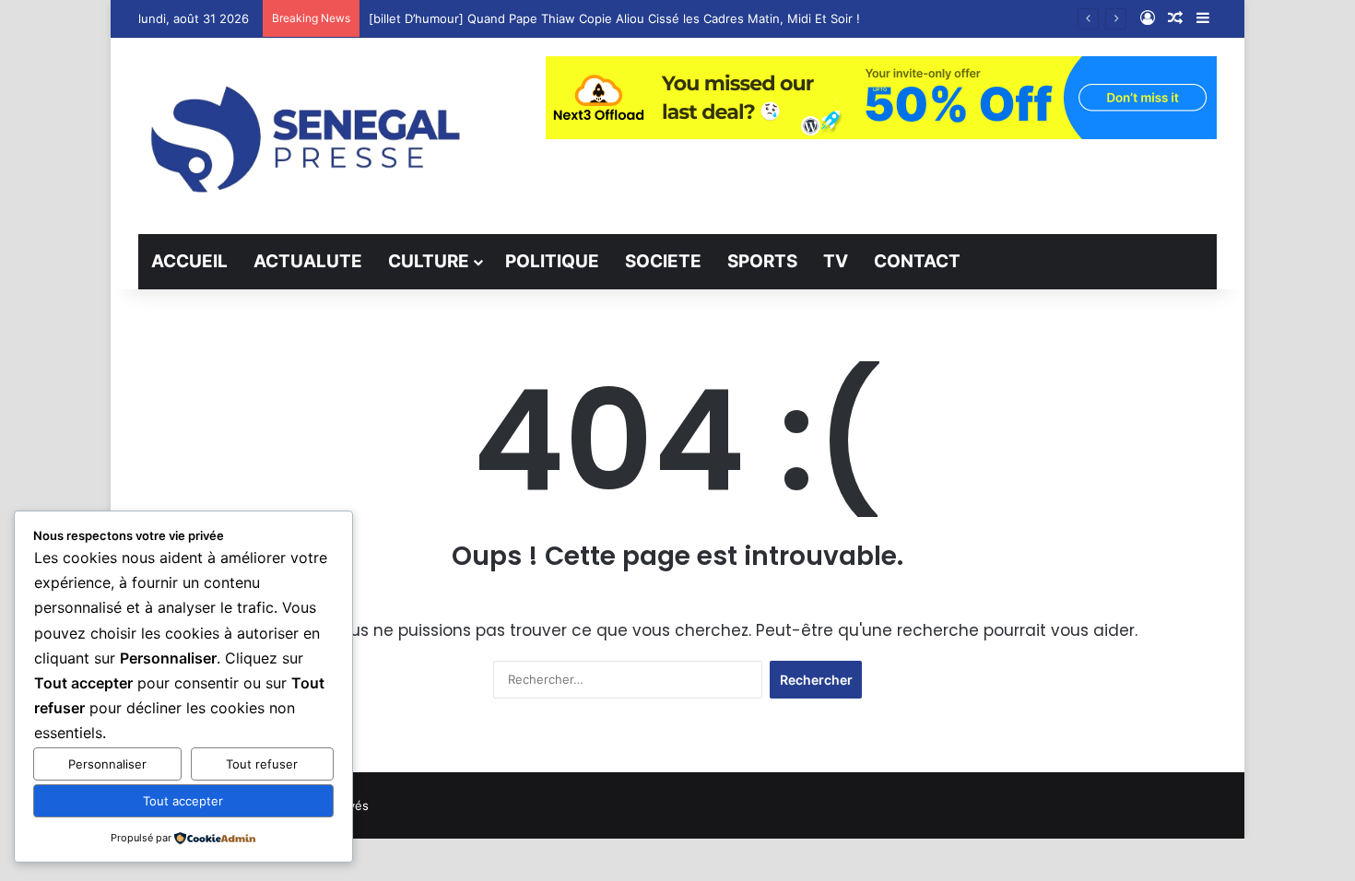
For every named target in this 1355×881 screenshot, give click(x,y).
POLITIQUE (552, 261)
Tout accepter (183, 800)
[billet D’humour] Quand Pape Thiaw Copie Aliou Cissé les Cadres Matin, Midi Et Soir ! (614, 18)
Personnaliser (107, 764)
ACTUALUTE (307, 261)
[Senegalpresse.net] (308, 136)
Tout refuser (262, 764)
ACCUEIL (189, 261)
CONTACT (917, 261)
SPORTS (762, 261)
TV (835, 261)
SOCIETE (663, 261)
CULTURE (428, 261)
